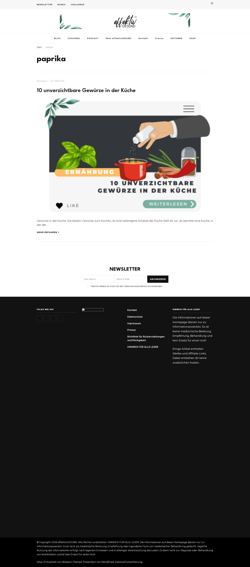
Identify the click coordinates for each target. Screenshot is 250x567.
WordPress (107, 562)
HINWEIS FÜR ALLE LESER (142, 347)
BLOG (57, 38)
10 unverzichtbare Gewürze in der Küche (86, 90)
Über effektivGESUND (118, 38)
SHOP (192, 38)
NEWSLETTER (45, 4)
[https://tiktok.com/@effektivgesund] (46, 318)
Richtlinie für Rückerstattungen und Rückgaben (146, 338)
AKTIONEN (176, 38)
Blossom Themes (72, 562)
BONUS (62, 4)
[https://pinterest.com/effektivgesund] (60, 318)
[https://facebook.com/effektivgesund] (53, 318)
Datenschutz (135, 316)
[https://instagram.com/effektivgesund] (40, 318)
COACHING (74, 38)
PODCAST (93, 38)
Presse (159, 38)
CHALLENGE (77, 4)
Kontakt (143, 38)
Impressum (134, 323)
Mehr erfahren (47, 232)
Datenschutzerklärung (129, 562)
